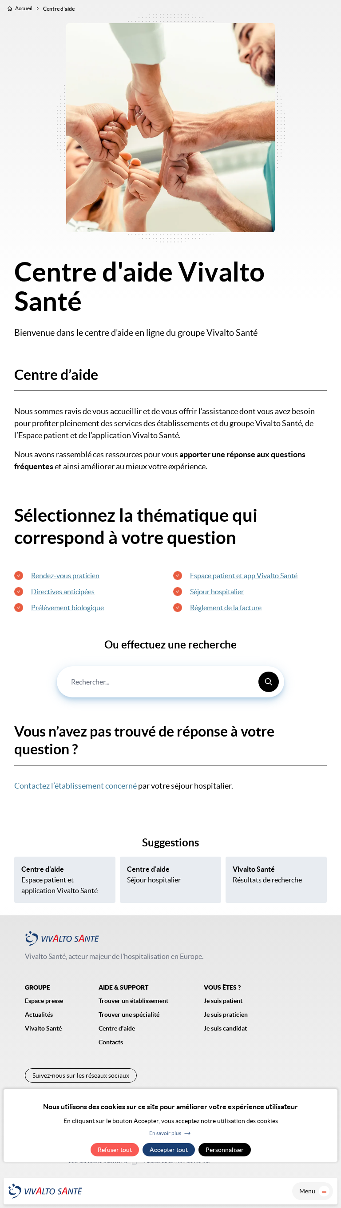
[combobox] (170, 681)
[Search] (268, 682)
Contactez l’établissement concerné (75, 785)
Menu (307, 1191)
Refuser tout (115, 1149)
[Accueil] (45, 1191)
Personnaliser (225, 1149)
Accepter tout (169, 1149)
